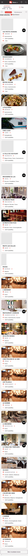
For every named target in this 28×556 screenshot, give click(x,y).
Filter (22, 7)
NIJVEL (6, 518)
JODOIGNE (7, 33)
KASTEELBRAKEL (9, 84)
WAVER (6, 225)
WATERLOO (7, 109)
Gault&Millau (8, 12)
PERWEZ (7, 361)
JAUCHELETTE (8, 155)
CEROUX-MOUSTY (9, 384)
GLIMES (6, 132)
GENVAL (7, 178)
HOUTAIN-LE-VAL (9, 426)
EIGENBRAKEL (8, 59)
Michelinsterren (18, 12)
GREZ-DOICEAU (8, 201)
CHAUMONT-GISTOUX (10, 315)
